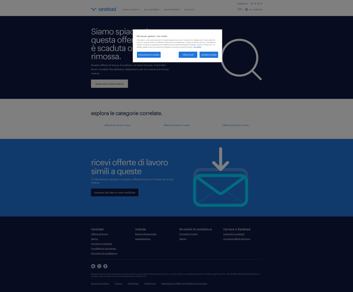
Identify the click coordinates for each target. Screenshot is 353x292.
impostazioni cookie (148, 54)
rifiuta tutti (188, 54)
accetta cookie (208, 54)
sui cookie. (197, 47)
